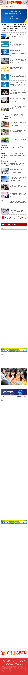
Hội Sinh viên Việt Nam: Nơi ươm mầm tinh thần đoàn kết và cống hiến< (17, 76)
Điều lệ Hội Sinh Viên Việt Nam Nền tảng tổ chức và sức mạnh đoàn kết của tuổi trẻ (17, 84)
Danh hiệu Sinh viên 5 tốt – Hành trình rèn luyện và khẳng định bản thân (17, 100)
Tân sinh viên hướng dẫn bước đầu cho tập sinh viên (17, 131)
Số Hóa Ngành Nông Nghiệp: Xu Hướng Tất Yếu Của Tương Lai (17, 195)
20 (21, 217)
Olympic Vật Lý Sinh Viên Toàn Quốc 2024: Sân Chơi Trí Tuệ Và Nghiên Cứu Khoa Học (14, 25)
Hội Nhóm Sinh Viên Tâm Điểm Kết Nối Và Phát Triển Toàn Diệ (17, 186)
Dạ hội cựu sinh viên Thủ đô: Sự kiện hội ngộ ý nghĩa (17, 107)
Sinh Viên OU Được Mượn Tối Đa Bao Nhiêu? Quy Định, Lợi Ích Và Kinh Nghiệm (17, 61)
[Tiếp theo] (25, 217)
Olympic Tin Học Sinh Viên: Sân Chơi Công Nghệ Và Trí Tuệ (17, 36)
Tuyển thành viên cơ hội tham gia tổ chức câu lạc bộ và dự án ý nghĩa (17, 116)
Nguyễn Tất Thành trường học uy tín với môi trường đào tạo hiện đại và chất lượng (17, 163)
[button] (2, 2)
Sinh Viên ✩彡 (4, 6)
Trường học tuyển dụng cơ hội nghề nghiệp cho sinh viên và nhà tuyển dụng (17, 124)
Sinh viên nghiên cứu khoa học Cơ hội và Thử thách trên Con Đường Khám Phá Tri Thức (17, 210)
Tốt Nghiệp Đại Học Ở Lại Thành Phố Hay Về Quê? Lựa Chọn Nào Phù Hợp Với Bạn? (17, 179)
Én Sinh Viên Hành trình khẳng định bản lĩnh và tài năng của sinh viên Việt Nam (17, 92)
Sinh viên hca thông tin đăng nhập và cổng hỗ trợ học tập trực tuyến (17, 147)
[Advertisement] (14, 661)
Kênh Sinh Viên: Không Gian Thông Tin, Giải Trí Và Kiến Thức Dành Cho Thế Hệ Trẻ (17, 68)
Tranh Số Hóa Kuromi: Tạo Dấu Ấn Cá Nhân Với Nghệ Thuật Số (17, 201)
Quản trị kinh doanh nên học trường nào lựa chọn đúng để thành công (17, 155)
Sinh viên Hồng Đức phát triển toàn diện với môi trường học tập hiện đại (17, 139)
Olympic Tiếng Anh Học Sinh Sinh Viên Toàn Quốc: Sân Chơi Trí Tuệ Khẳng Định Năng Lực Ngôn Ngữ (17, 53)
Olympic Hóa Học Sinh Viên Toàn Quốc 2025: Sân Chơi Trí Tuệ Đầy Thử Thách (17, 44)
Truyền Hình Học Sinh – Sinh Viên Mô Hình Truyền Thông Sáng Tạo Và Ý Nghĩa (17, 171)
